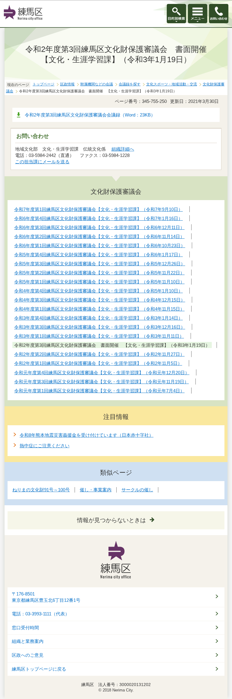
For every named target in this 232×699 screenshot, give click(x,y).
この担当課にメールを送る (42, 161)
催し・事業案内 (95, 489)
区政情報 (67, 84)
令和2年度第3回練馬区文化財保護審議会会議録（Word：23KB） (90, 114)
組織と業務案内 (28, 641)
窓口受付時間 (25, 627)
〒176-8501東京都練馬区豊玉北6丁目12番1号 (46, 597)
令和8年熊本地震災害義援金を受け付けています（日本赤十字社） (86, 435)
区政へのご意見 (28, 655)
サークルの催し (137, 489)
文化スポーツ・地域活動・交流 (171, 84)
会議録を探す (129, 84)
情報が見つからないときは (111, 520)
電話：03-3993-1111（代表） (40, 613)
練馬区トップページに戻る (39, 669)
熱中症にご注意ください (44, 445)
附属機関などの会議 (96, 84)
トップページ (43, 84)
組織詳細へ (122, 149)
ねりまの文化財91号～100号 (41, 489)
